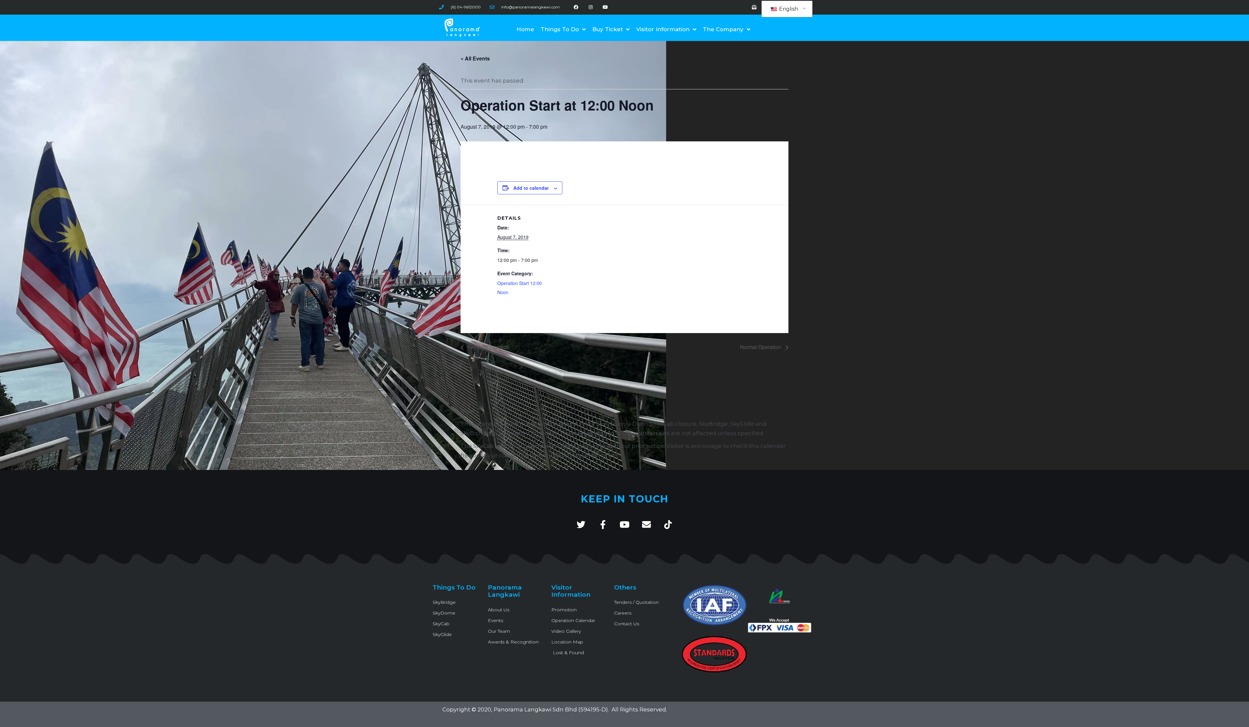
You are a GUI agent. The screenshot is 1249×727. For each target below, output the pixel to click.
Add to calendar (531, 188)
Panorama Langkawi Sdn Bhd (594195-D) (551, 709)
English (788, 9)
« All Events (475, 58)
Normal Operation (488, 347)
